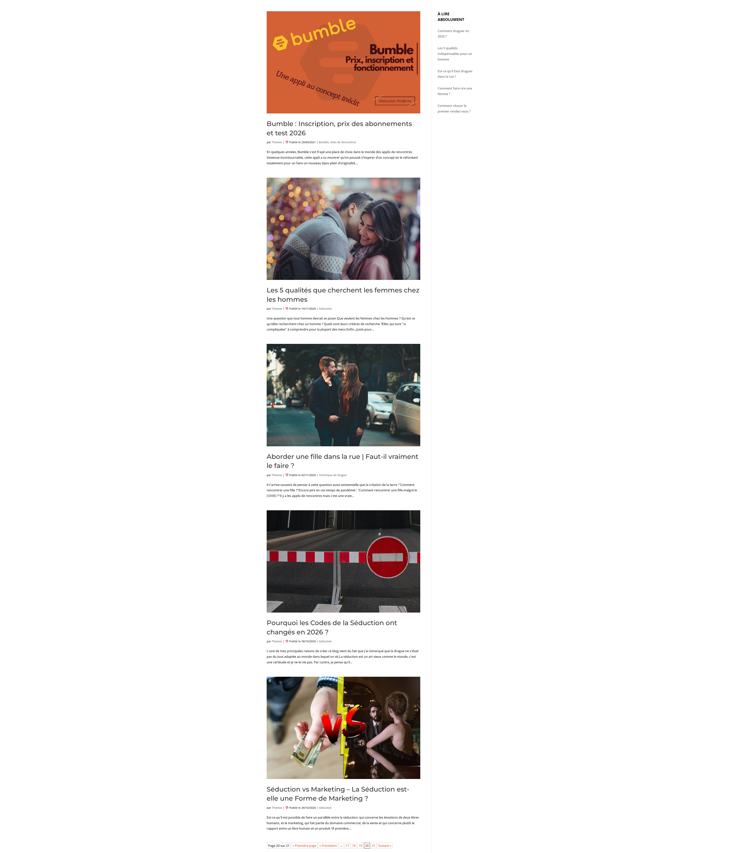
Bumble (324, 142)
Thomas (277, 142)
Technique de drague (333, 475)
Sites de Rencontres (343, 142)
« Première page (304, 846)
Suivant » (384, 846)
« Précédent (328, 846)
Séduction (325, 308)
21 (373, 846)
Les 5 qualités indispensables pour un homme (455, 53)
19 (360, 846)
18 (354, 846)
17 (347, 846)
